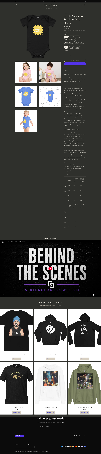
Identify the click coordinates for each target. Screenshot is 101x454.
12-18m (77, 47)
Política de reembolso (28, 451)
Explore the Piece (16, 358)
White (81, 42)
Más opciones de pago (74, 66)
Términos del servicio (44, 451)
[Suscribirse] (60, 426)
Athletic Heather (68, 42)
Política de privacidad (36, 451)
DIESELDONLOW (21, 451)
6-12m (71, 47)
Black (66, 36)
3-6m (66, 47)
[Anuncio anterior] (15, 1)
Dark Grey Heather (75, 36)
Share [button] (66, 70)
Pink (76, 42)
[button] (16, 5)
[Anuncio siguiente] (85, 1)
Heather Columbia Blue (70, 39)
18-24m (67, 50)
